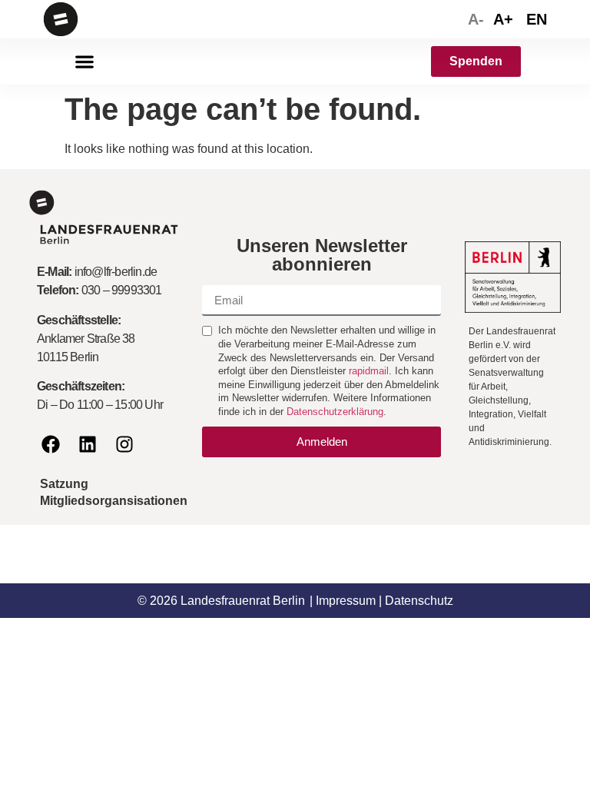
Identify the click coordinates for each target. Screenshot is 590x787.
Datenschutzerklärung (335, 411)
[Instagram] (124, 444)
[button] (84, 62)
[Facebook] (50, 444)
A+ (503, 19)
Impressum (346, 600)
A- (476, 19)
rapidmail (369, 371)
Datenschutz (419, 600)
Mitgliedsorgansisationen (113, 500)
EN (536, 19)
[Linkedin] (87, 444)
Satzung (64, 483)
